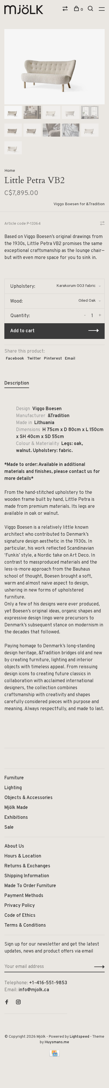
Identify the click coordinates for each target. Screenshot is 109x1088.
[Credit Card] (54, 1055)
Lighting (13, 788)
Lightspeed (79, 1037)
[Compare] (65, 9)
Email (70, 358)
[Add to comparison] (102, 224)
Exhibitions (16, 818)
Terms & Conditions (25, 925)
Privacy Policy (19, 906)
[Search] (91, 9)
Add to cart (22, 331)
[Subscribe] (98, 966)
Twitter (34, 358)
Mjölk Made (16, 808)
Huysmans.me (57, 1042)
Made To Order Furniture (30, 886)
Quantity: (20, 316)
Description (16, 383)
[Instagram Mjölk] (18, 1003)
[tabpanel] (54, 66)
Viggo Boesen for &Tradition (79, 204)
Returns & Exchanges (27, 866)
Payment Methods (23, 896)
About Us (14, 846)
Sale (9, 827)
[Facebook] (6, 1003)
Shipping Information (26, 876)
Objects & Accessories (28, 798)
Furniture (14, 778)
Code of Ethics (19, 916)
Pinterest (53, 358)
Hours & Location (22, 856)
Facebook (15, 358)
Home (9, 170)
